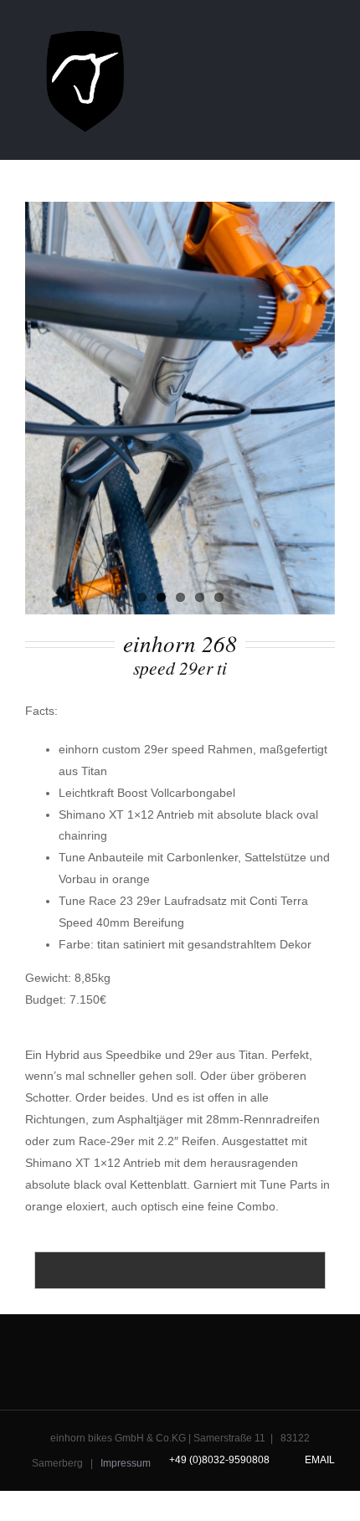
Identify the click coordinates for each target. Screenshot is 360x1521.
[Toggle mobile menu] (328, 28)
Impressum (125, 1463)
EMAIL (317, 1460)
